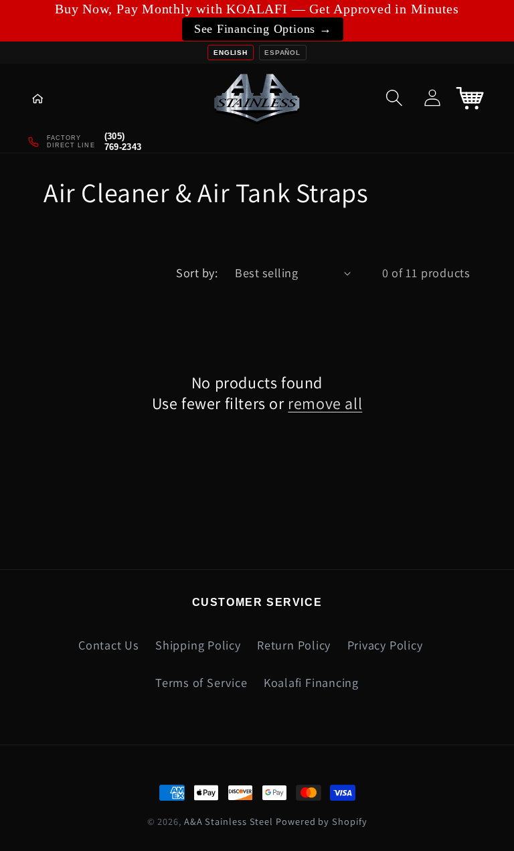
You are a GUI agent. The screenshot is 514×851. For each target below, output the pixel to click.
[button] (47, 97)
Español (282, 52)
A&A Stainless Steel (228, 821)
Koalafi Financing (311, 682)
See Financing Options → (263, 28)
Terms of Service (201, 682)
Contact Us (108, 645)
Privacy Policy (385, 645)
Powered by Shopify (321, 821)
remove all (325, 403)
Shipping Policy (198, 645)
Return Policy (294, 645)
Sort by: (197, 272)
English (230, 52)
